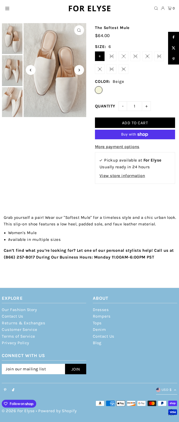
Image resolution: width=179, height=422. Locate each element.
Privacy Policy (15, 342)
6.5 (112, 56)
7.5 (135, 56)
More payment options (117, 146)
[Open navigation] (34, 8)
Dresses (101, 309)
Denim (99, 329)
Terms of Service (18, 336)
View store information (122, 175)
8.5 (159, 56)
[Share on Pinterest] (173, 59)
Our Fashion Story (19, 309)
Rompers (101, 316)
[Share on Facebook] (173, 37)
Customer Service (19, 329)
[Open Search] (156, 8)
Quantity (105, 106)
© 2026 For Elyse (18, 410)
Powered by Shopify (57, 410)
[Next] (79, 70)
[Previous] (31, 70)
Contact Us (12, 316)
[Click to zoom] (79, 30)
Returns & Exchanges (23, 323)
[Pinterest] (5, 390)
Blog (97, 342)
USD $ (167, 390)
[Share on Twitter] (173, 48)
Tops (97, 323)
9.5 (112, 69)
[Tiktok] (13, 390)
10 (123, 69)
